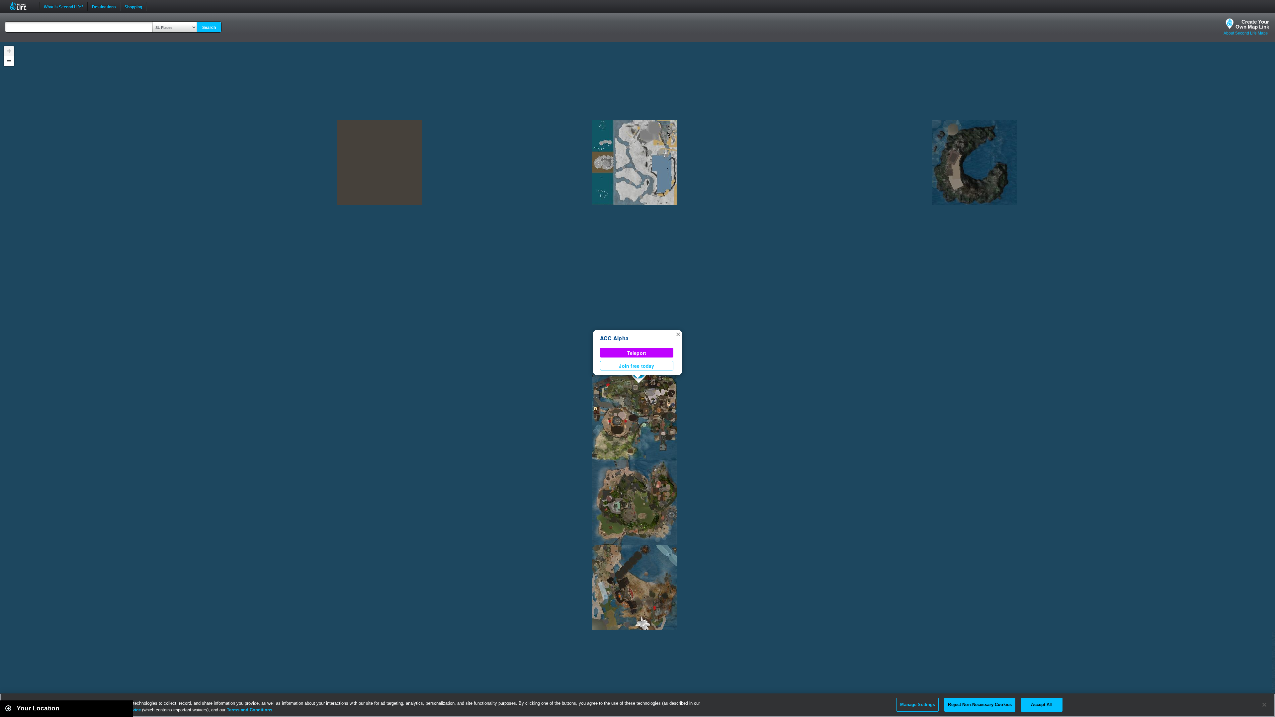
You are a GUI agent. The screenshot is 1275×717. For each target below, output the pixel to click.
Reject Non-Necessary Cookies (980, 704)
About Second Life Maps (1246, 33)
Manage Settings (917, 704)
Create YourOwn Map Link (1252, 24)
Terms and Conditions (249, 709)
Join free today (636, 365)
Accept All (1041, 704)
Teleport (636, 353)
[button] (678, 334)
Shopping (133, 6)
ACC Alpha (614, 338)
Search (209, 27)
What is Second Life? (63, 6)
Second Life (21, 6)
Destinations (104, 6)
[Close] (1264, 704)
